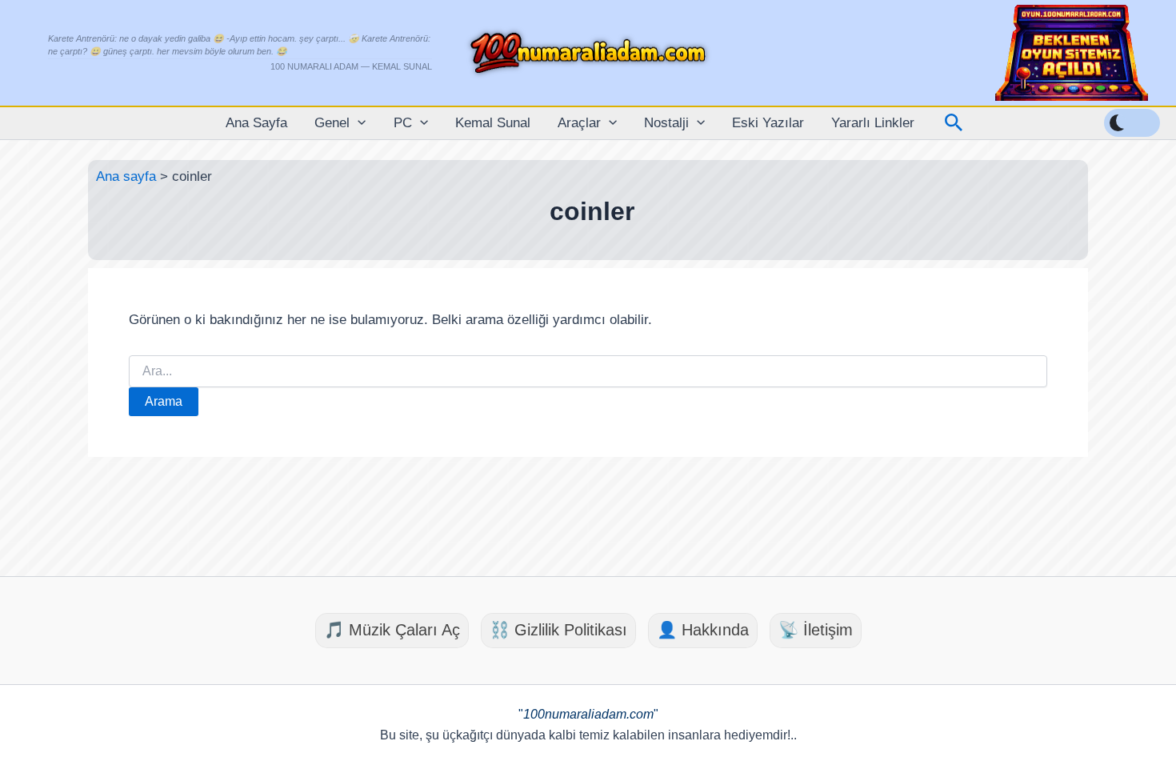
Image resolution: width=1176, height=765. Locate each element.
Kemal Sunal (492, 122)
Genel (332, 122)
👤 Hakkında (703, 630)
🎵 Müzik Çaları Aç (392, 630)
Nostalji (666, 122)
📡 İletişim (815, 630)
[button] (358, 123)
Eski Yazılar (768, 122)
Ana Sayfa (256, 122)
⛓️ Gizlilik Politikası (558, 630)
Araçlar (579, 122)
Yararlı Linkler (872, 122)
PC (403, 122)
